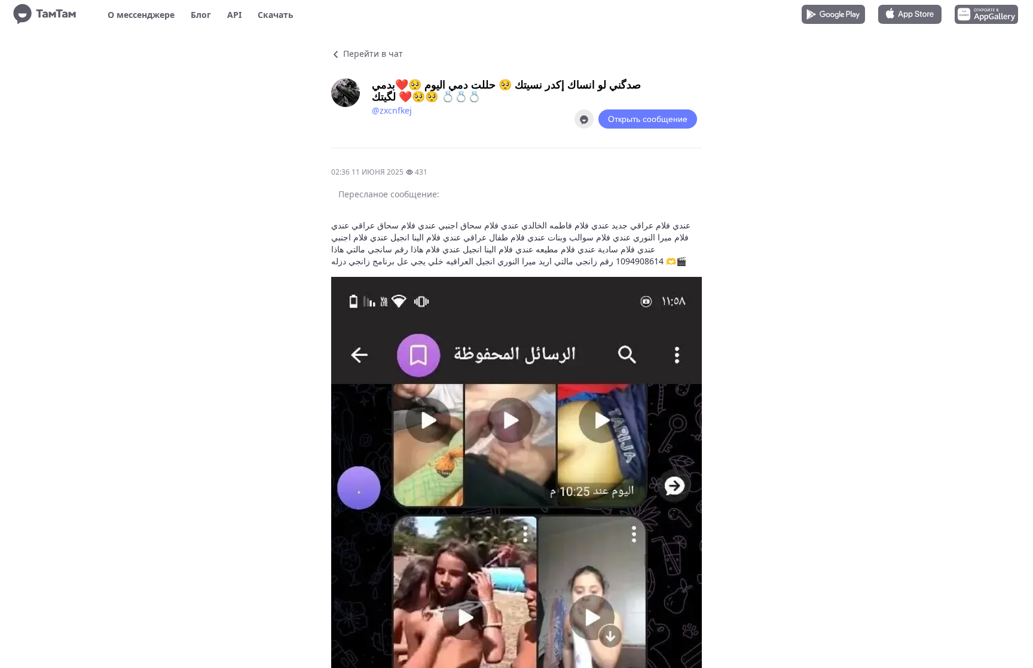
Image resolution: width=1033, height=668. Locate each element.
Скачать (276, 14)
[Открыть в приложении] (584, 119)
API (234, 14)
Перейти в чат (372, 53)
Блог (201, 14)
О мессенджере (141, 14)
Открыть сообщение (647, 119)
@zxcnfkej (392, 110)
